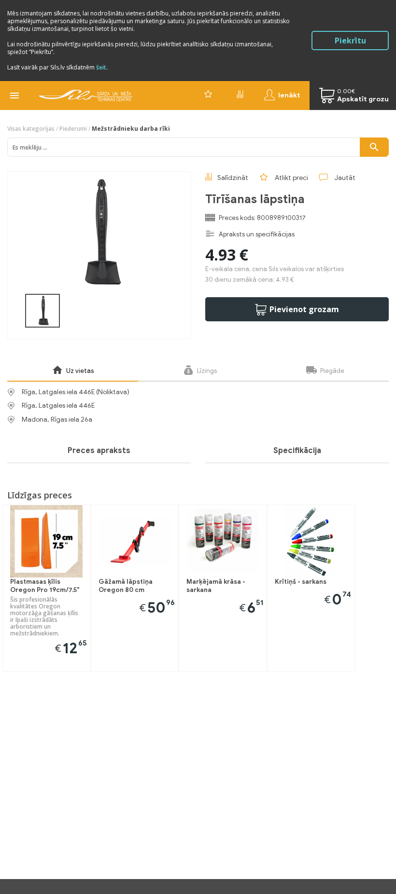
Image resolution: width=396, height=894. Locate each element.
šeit (101, 67)
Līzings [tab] (206, 371)
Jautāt (345, 178)
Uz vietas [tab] (79, 371)
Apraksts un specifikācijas (257, 234)
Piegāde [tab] (331, 371)
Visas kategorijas (31, 128)
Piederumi (73, 128)
